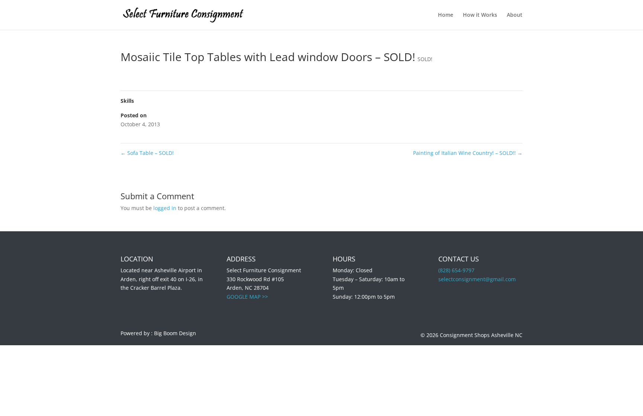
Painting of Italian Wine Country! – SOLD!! (467, 152)
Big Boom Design (175, 333)
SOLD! (425, 59)
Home (445, 15)
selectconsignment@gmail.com (477, 279)
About (514, 15)
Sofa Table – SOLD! (147, 152)
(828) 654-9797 (456, 270)
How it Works (480, 15)
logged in (164, 208)
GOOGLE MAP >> (247, 296)
